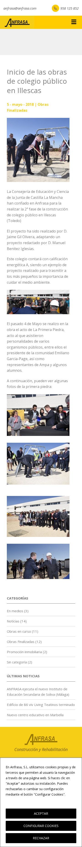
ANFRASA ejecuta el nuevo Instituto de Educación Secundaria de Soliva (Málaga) (38, 692)
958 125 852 (69, 8)
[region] (41, 802)
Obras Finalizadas (20, 641)
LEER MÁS (14, 800)
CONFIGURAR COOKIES (41, 826)
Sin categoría (17, 662)
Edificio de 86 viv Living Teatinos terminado (41, 704)
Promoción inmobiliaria (24, 652)
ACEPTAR (41, 813)
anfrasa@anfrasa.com (19, 8)
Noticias (13, 621)
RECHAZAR (41, 838)
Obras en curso (19, 631)
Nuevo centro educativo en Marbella (35, 715)
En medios (15, 611)
